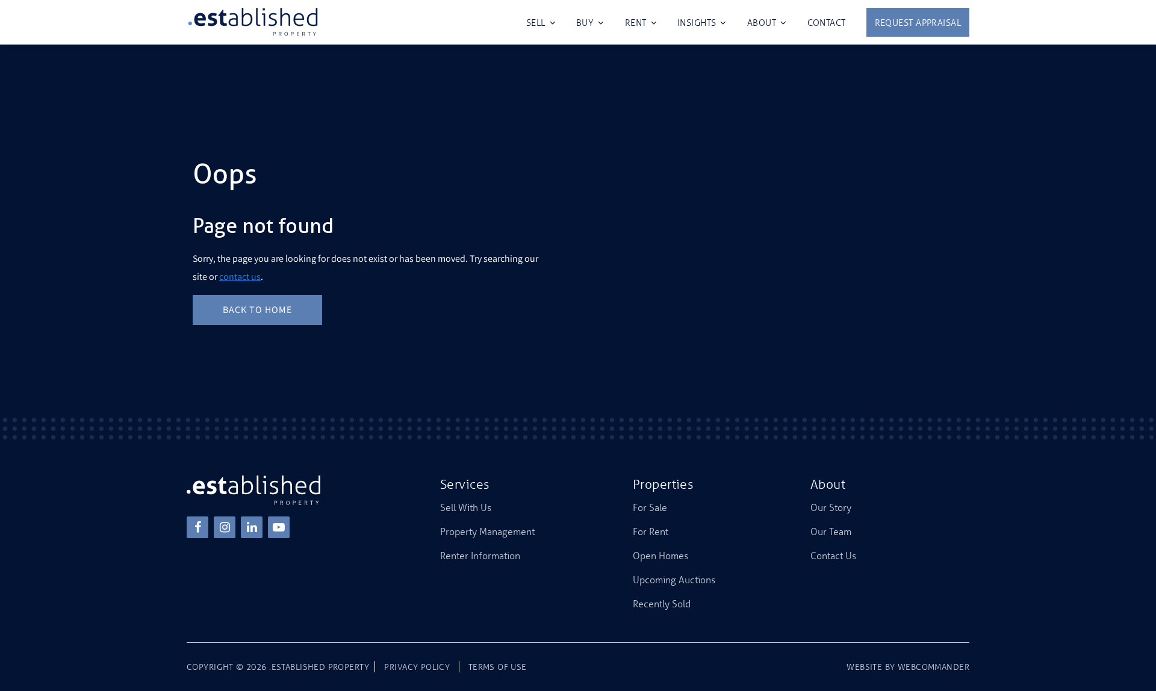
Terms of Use (497, 666)
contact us (240, 276)
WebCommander (933, 666)
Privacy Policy (417, 666)
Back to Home (257, 309)
